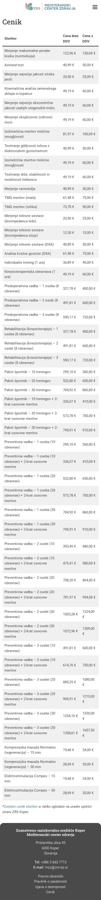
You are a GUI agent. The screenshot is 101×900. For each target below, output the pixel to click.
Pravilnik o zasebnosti (50, 881)
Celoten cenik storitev (21, 806)
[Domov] (50, 7)
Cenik (50, 892)
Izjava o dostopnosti (50, 887)
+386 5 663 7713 (53, 862)
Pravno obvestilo (50, 876)
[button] (95, 8)
